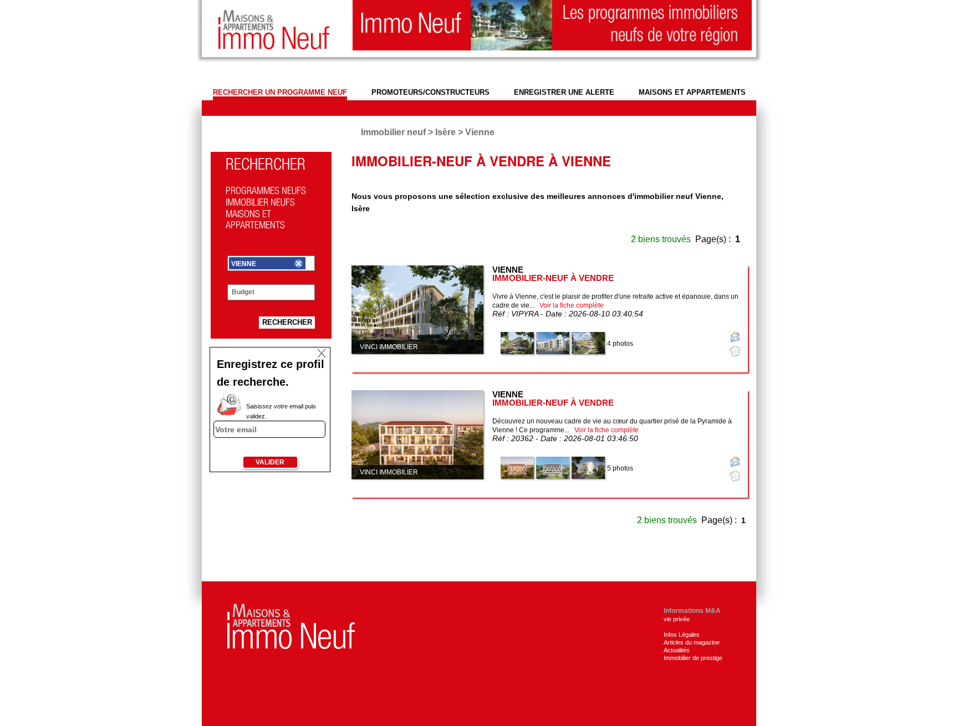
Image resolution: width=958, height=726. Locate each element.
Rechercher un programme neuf (280, 92)
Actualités (677, 650)
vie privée (677, 619)
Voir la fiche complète (571, 305)
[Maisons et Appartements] (291, 625)
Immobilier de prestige (693, 658)
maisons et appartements (692, 92)
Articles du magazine (692, 642)
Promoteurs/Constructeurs (430, 92)
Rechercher (287, 322)
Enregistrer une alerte (564, 92)
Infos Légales (682, 634)
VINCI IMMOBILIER (389, 347)
